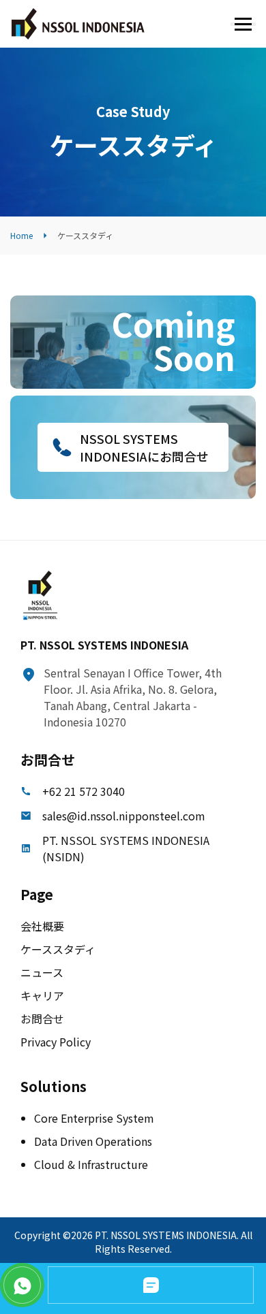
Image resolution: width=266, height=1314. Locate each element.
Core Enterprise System (94, 1118)
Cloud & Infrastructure (91, 1164)
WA (22, 1285)
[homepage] (77, 24)
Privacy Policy (55, 1041)
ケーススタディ (57, 949)
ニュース (41, 972)
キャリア (42, 995)
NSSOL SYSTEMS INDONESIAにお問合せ (144, 447)
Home (21, 235)
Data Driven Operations (93, 1141)
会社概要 (42, 926)
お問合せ (42, 1018)
